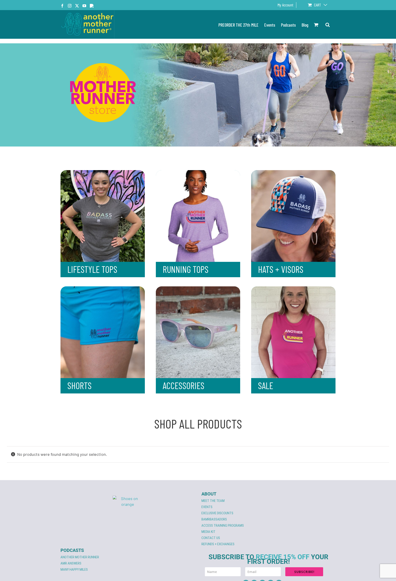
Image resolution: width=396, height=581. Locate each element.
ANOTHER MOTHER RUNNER (79, 557)
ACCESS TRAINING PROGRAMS (222, 525)
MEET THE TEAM (213, 501)
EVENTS (206, 507)
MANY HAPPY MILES (74, 569)
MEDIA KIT (208, 532)
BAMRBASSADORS (214, 519)
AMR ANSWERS (70, 563)
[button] (327, 24)
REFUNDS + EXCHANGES (217, 544)
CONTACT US (210, 538)
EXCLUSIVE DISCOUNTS (217, 513)
